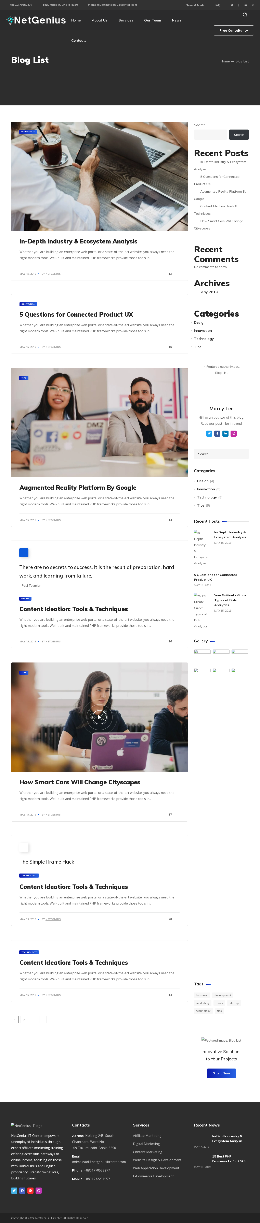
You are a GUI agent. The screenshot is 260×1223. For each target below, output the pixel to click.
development (222, 995)
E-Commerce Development (153, 1176)
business (202, 995)
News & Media (196, 5)
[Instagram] (39, 1191)
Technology (29, 875)
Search (200, 125)
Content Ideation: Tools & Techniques (74, 609)
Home (225, 61)
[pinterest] (30, 1191)
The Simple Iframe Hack (46, 862)
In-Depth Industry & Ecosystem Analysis (79, 241)
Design (25, 598)
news (219, 1003)
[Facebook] (22, 1191)
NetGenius (53, 273)
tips (219, 1010)
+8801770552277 (20, 4)
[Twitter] (14, 1191)
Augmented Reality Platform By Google (78, 487)
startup (234, 1003)
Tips (23, 378)
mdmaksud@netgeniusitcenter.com (112, 4)
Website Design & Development (157, 1160)
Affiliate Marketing (147, 1135)
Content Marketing (147, 1152)
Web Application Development (156, 1168)
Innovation (28, 131)
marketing (202, 1003)
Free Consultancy (234, 30)
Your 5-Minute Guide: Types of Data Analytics (230, 600)
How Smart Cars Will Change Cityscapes (80, 782)
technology (203, 1010)
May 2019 (209, 292)
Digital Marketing (146, 1144)
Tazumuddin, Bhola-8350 (60, 4)
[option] (99, 422)
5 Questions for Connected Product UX (76, 314)
